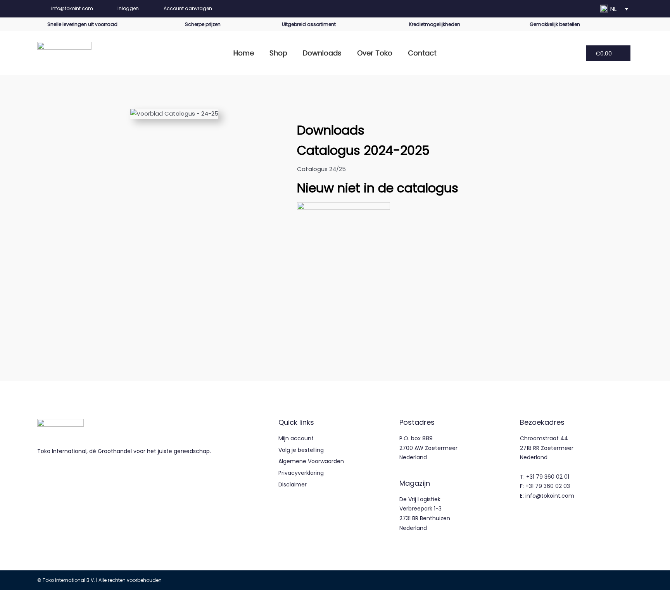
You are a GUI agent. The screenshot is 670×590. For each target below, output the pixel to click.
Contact (422, 53)
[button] (615, 8)
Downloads (322, 53)
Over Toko (374, 53)
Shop (278, 53)
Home (243, 53)
